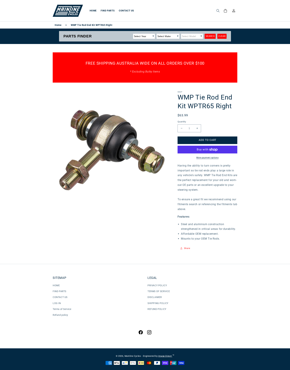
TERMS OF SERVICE (159, 291)
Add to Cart (207, 140)
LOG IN (57, 303)
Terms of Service (62, 309)
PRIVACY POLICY (157, 285)
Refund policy (60, 315)
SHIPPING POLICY (158, 303)
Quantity (182, 121)
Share (187, 248)
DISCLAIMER (155, 297)
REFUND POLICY (157, 309)
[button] (218, 10)
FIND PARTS (59, 291)
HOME (56, 285)
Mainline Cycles (133, 356)
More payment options (207, 157)
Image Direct (165, 356)
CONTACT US (60, 297)
